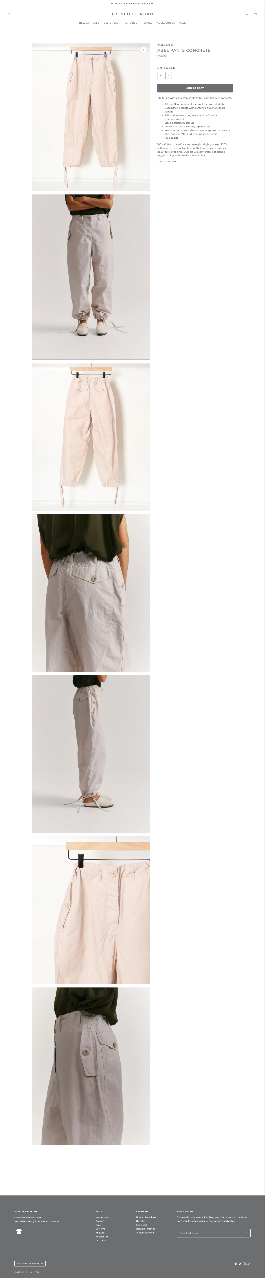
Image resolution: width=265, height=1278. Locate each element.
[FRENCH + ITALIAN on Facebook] (236, 1264)
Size (160, 68)
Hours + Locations (146, 1217)
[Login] (246, 14)
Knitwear (100, 1232)
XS (161, 75)
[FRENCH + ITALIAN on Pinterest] (240, 1264)
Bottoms (100, 1228)
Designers (110, 22)
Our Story (141, 1221)
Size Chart (141, 1225)
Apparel (131, 22)
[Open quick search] (9, 14)
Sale (182, 22)
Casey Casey (165, 45)
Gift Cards (101, 1240)
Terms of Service (145, 1232)
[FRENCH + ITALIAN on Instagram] (244, 1264)
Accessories (166, 22)
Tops (98, 1225)
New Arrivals (89, 22)
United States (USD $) (28, 1263)
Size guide (169, 67)
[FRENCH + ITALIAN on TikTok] (248, 1264)
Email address (187, 1228)
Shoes (148, 22)
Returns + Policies (145, 1228)
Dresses (100, 1221)
